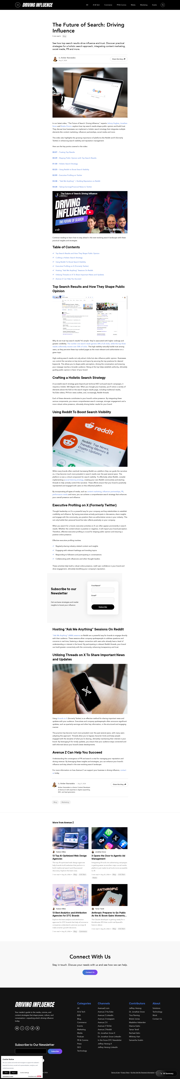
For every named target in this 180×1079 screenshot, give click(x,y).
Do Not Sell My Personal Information (142, 1072)
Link (70, 851)
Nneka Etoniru (66, 126)
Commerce (108, 5)
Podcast (80, 1036)
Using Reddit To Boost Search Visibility (71, 261)
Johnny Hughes (113, 123)
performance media (60, 494)
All (87, 5)
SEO (79, 1047)
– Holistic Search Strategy (65, 163)
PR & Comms (121, 5)
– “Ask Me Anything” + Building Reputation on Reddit (76, 181)
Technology (82, 1051)
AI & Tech (96, 5)
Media (133, 5)
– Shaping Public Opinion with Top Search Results (74, 158)
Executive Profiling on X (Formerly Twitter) (72, 266)
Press (79, 1044)
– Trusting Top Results (63, 152)
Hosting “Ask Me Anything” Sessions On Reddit (74, 270)
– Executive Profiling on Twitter (67, 175)
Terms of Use (115, 1072)
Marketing (143, 5)
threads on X (62, 718)
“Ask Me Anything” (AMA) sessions (66, 635)
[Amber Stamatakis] (63, 59)
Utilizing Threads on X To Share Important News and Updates (80, 274)
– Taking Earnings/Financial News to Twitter (72, 186)
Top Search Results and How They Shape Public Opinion (77, 253)
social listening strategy (74, 479)
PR (122, 491)
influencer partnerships (111, 491)
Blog (64, 36)
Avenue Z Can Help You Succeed (68, 278)
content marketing (94, 491)
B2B (79, 1015)
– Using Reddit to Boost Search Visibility (70, 169)
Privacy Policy (125, 1072)
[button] (119, 59)
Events (154, 5)
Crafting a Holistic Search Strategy (69, 257)
